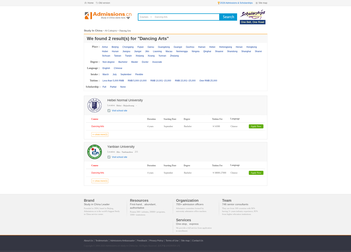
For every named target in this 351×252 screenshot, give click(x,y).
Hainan (201, 47)
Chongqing (128, 47)
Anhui (105, 47)
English (106, 68)
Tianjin (128, 55)
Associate (157, 62)
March (106, 74)
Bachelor (122, 62)
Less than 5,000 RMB (113, 80)
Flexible (139, 74)
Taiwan (117, 55)
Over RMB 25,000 (208, 80)
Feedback (142, 240)
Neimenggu (182, 51)
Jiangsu (126, 51)
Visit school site (119, 110)
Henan (239, 47)
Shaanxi (219, 51)
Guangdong (164, 47)
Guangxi (178, 47)
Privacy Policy (156, 240)
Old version (104, 3)
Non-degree (109, 62)
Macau (169, 51)
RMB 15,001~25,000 (185, 80)
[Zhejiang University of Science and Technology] (252, 11)
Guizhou (190, 47)
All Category (111, 30)
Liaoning (157, 51)
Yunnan (162, 55)
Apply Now (256, 126)
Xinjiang (140, 55)
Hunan (115, 51)
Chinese (118, 68)
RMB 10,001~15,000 (160, 80)
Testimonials (101, 240)
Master (134, 62)
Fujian (140, 47)
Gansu (151, 47)
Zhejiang (174, 55)
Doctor (145, 62)
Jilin (147, 51)
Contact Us (197, 240)
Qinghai (207, 51)
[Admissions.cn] (108, 16)
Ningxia (195, 51)
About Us (88, 240)
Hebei (212, 47)
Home (91, 3)
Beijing (115, 47)
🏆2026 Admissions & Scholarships (235, 3)
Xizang (151, 55)
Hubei (105, 51)
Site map (262, 3)
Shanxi (258, 51)
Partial (113, 87)
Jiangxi (137, 51)
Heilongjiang (225, 47)
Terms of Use (172, 240)
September (125, 74)
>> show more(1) (99, 134)
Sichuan (106, 55)
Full (104, 87)
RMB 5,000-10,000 (137, 80)
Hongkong (251, 47)
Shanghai (246, 51)
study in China (127, 246)
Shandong (232, 51)
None (123, 87)
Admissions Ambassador (122, 240)
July (115, 74)
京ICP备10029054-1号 (169, 246)
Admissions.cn (112, 246)
